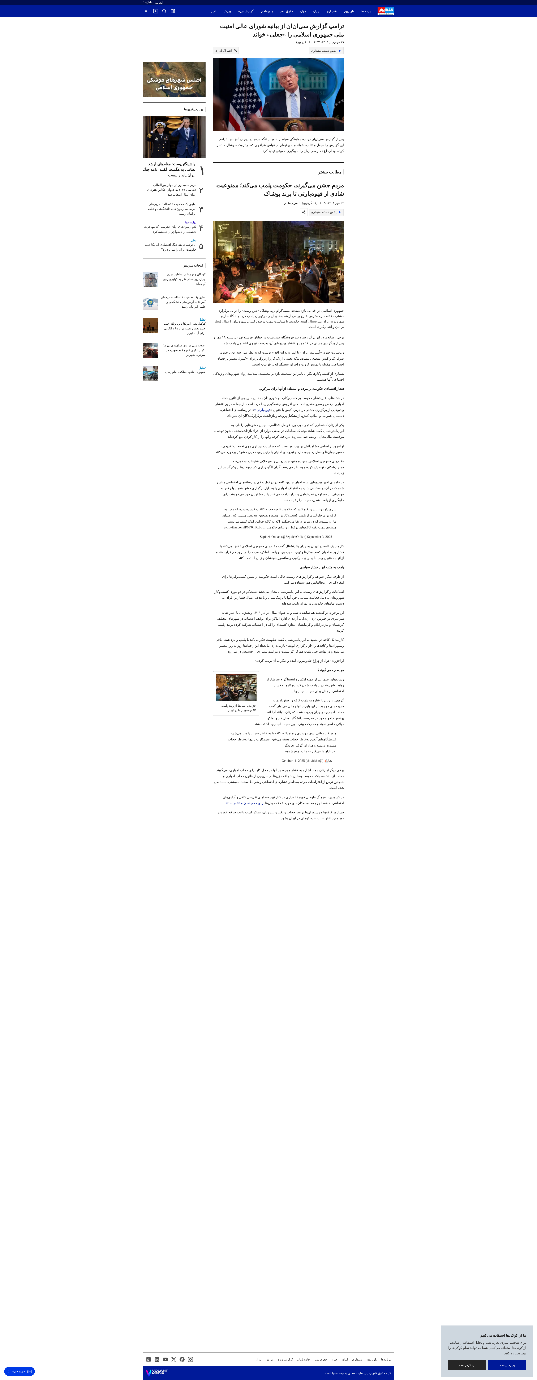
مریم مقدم (291, 203)
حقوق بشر (286, 11)
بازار (213, 11)
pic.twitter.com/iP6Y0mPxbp (243, 527)
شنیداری (331, 11)
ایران (316, 11)
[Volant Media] (157, 1373)
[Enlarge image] (278, 262)
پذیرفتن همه (507, 1365)
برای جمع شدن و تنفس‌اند (246, 803)
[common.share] (304, 212)
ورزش (227, 11)
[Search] (164, 11)
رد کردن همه (466, 1365)
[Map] (173, 11)
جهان (303, 11)
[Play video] (155, 11)
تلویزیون (349, 11)
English (147, 2)
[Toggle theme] (146, 11)
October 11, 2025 (293, 760)
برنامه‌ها (366, 11)
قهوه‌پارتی (263, 410)
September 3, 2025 (319, 536)
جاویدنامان (267, 11)
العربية (159, 2)
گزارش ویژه (246, 11)
